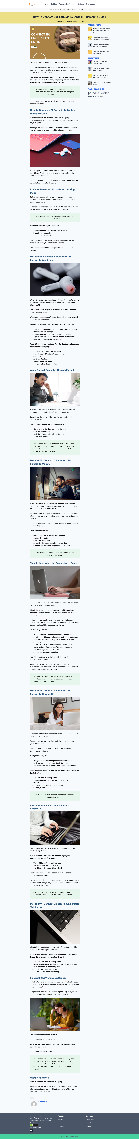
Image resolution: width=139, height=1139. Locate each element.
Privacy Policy (89, 1123)
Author (32, 1098)
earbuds (33, 200)
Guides (54, 4)
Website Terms (90, 1119)
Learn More (89, 9)
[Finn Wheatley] (34, 1104)
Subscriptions (78, 4)
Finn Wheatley (59, 21)
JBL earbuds (57, 865)
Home (46, 4)
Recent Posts (38, 1098)
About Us (60, 1119)
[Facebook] (31, 1130)
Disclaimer (88, 1126)
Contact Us (90, 4)
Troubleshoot (64, 4)
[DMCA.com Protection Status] (41, 1125)
